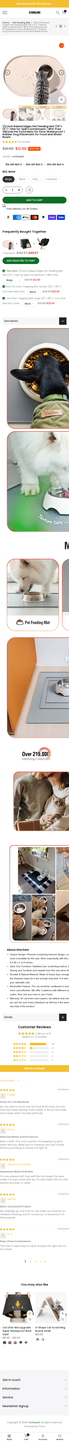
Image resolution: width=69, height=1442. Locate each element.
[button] (10, 142)
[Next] (61, 72)
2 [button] (30, 1261)
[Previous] (7, 72)
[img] (7, 1090)
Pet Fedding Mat (21, 22)
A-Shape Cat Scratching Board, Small (50, 1329)
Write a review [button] (34, 1068)
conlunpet (18, 156)
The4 (42, 1426)
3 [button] (36, 1261)
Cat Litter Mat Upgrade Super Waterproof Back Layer (17, 1331)
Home (6, 22)
